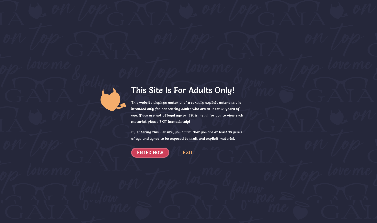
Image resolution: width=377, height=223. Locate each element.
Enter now (150, 152)
